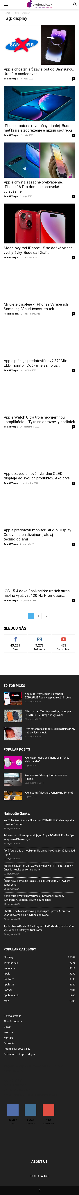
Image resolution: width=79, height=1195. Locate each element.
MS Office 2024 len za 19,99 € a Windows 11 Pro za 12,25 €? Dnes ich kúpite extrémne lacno (38, 867)
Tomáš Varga (11, 78)
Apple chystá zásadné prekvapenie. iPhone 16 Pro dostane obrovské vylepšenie (33, 187)
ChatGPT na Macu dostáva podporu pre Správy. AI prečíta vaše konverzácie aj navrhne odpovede (37, 913)
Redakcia (9, 1043)
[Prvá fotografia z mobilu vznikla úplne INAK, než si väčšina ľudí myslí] (13, 733)
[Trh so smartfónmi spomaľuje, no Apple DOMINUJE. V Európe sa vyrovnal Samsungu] (13, 716)
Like (15, 637)
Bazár (7, 1026)
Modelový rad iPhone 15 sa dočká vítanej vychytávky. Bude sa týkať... (38, 250)
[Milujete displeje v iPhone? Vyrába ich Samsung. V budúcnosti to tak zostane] (39, 282)
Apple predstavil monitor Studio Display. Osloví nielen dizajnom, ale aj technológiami (38, 534)
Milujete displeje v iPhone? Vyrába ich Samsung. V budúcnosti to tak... (36, 306)
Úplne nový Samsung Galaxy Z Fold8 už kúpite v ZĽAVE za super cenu (37, 882)
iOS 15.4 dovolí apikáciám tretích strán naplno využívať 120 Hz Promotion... (37, 593)
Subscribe (63, 637)
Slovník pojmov (13, 1021)
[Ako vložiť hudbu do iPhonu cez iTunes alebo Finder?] (13, 762)
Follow (39, 637)
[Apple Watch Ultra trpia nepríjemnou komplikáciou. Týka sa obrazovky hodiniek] (39, 395)
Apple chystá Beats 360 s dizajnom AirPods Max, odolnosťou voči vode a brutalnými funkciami (39, 928)
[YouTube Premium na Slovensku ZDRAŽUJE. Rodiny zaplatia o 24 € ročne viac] (13, 698)
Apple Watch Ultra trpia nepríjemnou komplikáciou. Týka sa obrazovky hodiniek (39, 419)
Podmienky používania (17, 1048)
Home (7, 12)
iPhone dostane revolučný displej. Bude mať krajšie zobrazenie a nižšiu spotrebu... (39, 128)
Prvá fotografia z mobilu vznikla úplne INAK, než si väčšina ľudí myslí (39, 852)
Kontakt (8, 1037)
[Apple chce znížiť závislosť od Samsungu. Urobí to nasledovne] (39, 45)
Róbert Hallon (11, 313)
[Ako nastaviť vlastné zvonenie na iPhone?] (13, 795)
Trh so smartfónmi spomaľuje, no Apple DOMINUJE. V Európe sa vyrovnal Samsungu (39, 837)
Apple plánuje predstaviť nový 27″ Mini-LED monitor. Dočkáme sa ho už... (37, 363)
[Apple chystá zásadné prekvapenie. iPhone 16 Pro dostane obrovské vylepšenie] (39, 160)
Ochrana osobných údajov (19, 1054)
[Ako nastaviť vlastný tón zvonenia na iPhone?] (13, 779)
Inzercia (8, 1032)
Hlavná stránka (12, 1016)
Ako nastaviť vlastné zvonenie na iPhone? (49, 792)
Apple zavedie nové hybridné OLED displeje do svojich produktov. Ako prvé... (38, 475)
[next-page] (46, 616)
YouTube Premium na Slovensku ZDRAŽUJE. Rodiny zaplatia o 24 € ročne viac (39, 822)
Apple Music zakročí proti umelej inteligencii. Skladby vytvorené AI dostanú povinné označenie (34, 898)
